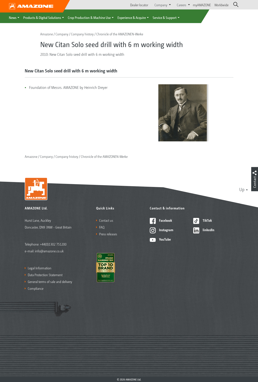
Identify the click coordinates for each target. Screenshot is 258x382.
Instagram (165, 229)
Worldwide (221, 4)
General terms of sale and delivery (50, 281)
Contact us (106, 220)
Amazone (46, 34)
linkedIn (208, 229)
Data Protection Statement (45, 274)
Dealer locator (139, 4)
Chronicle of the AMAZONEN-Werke (119, 34)
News (12, 17)
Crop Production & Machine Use (89, 17)
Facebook (165, 220)
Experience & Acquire (131, 17)
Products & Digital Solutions (42, 17)
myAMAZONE (202, 4)
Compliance (35, 288)
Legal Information (39, 268)
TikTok (207, 220)
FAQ (101, 227)
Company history (82, 34)
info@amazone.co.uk (49, 251)
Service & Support (165, 17)
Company (62, 34)
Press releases (108, 234)
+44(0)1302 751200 (53, 244)
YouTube (164, 239)
